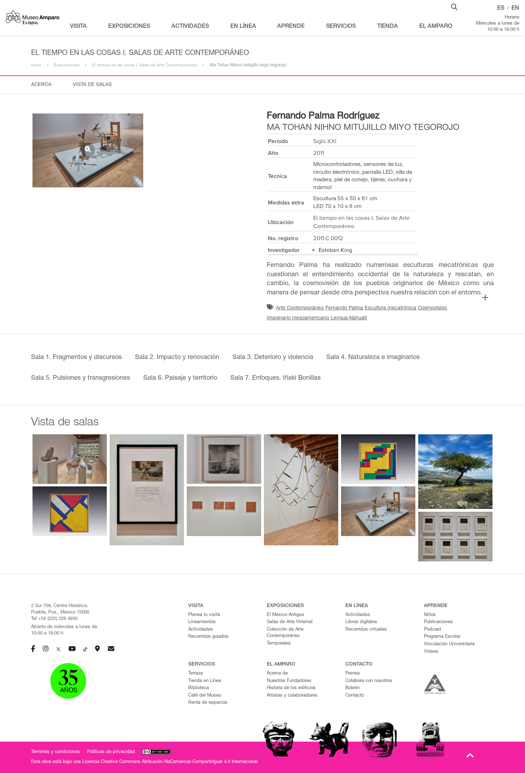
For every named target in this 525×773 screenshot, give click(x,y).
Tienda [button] (387, 27)
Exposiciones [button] (129, 27)
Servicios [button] (341, 27)
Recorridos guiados (208, 637)
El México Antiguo (285, 615)
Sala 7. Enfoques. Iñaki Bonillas (275, 378)
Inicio (36, 64)
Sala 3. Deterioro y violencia (272, 357)
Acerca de (277, 673)
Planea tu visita (204, 615)
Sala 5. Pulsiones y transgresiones (80, 378)
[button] (454, 6)
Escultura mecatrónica (390, 308)
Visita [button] (78, 27)
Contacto (354, 695)
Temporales (279, 643)
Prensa (352, 673)
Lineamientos (202, 622)
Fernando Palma (344, 308)
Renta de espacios (208, 703)
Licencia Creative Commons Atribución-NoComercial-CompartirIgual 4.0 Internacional (170, 762)
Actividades (200, 629)
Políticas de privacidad (111, 752)
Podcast (432, 629)
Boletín (352, 688)
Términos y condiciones (55, 752)
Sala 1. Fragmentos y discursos (76, 357)
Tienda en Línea (204, 681)
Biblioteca (198, 688)
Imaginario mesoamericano (298, 318)
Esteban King (335, 250)
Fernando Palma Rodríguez (323, 116)
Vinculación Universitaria (449, 644)
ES (500, 8)
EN (515, 8)
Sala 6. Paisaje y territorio (180, 378)
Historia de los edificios (291, 688)
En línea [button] (243, 27)
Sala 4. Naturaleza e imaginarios (373, 357)
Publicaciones (438, 622)
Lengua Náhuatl (349, 318)
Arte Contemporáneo (300, 308)
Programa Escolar (442, 637)
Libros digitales (361, 622)
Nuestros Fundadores (289, 681)
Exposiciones (67, 64)
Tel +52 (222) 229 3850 (54, 619)
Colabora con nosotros (368, 681)
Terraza (195, 673)
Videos (431, 652)
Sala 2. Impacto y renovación (177, 357)
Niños (430, 615)
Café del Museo (204, 695)
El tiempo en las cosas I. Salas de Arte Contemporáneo (144, 64)
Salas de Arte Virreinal (289, 622)
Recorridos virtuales (366, 629)
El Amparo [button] (435, 27)
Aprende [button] (291, 27)
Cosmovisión (432, 308)
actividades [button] (190, 27)
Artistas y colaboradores (292, 695)
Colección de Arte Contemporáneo (285, 633)
